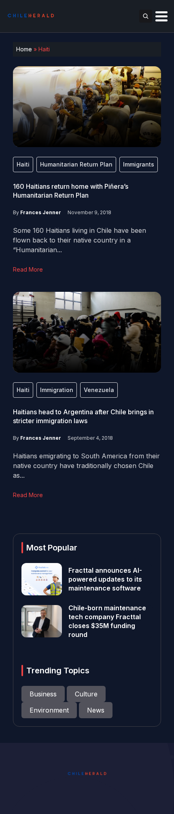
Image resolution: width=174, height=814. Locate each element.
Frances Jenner (40, 212)
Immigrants (138, 164)
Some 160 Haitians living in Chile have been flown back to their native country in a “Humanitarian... (79, 240)
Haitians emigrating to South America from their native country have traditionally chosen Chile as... (86, 465)
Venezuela (99, 389)
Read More (28, 269)
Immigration (56, 389)
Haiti (23, 164)
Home (24, 49)
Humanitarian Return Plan (76, 164)
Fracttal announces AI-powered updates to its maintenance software (105, 579)
